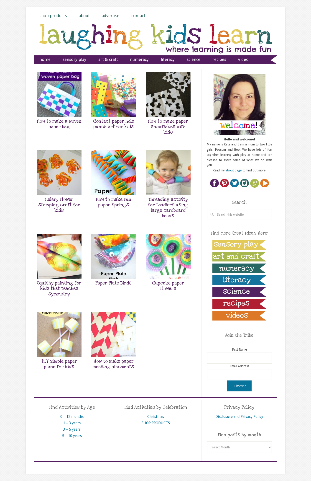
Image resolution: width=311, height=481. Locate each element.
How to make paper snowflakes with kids (168, 127)
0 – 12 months (72, 416)
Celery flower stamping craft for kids (59, 205)
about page (234, 170)
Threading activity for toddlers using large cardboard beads (168, 208)
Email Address (239, 366)
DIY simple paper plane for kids (59, 364)
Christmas (155, 416)
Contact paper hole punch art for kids (113, 124)
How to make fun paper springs (113, 202)
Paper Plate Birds (113, 283)
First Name (239, 349)
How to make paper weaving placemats (113, 364)
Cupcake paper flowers (168, 286)
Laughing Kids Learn (155, 43)
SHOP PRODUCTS (156, 423)
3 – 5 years (72, 429)
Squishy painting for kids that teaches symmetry (59, 288)
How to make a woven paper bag (59, 124)
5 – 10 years (72, 436)
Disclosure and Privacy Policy (239, 416)
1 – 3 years (72, 423)
